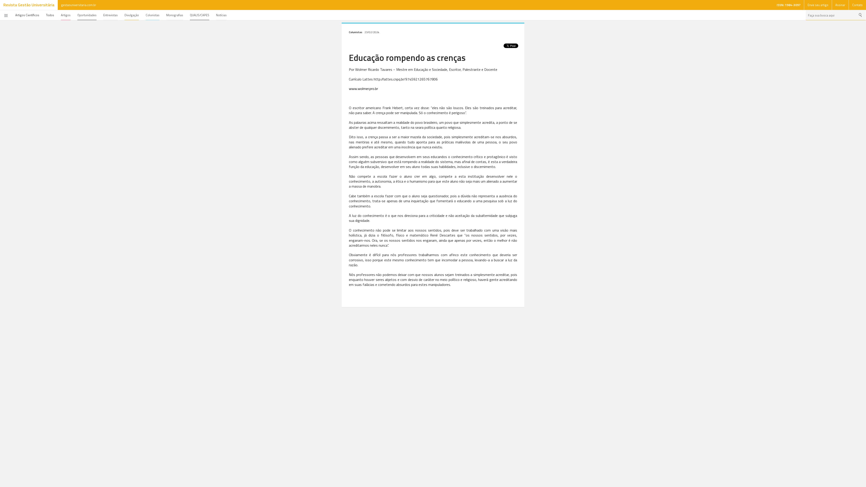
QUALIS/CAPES (199, 15)
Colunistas (152, 15)
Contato (857, 5)
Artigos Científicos (27, 15)
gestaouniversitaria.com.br (78, 5)
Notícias (221, 15)
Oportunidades (87, 15)
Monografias (174, 15)
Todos (50, 15)
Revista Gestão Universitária (28, 5)
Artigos (66, 15)
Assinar (840, 5)
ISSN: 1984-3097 (789, 4)
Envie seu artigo (818, 5)
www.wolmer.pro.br (363, 88)
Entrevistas (110, 15)
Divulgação (131, 15)
